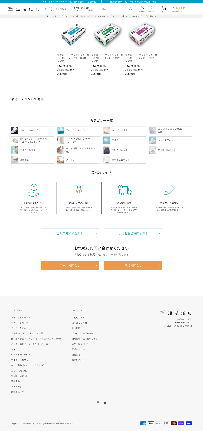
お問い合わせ (78, 359)
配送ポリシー (78, 349)
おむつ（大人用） (19, 370)
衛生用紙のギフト (19, 391)
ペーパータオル (79, 16)
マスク (14, 349)
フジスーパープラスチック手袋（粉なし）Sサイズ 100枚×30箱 (141, 58)
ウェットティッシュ (20, 354)
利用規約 (76, 327)
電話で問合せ (133, 265)
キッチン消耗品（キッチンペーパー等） (30, 344)
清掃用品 (15, 381)
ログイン (180, 7)
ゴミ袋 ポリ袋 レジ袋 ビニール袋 (27, 333)
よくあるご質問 (79, 322)
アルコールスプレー (20, 359)
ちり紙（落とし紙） (20, 375)
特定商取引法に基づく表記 (85, 338)
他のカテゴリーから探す (143, 16)
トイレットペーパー (56, 16)
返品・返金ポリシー (81, 344)
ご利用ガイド (78, 317)
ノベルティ (16, 386)
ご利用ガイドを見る (69, 233)
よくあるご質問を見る (133, 233)
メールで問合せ (69, 265)
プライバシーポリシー (82, 333)
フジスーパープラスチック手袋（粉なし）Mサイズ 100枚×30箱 (73, 58)
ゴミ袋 (121, 16)
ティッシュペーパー (102, 16)
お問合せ (63, 9)
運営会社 (76, 354)
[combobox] (114, 8)
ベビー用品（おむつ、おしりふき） (28, 365)
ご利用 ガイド (50, 8)
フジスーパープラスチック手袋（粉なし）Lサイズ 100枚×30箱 (107, 58)
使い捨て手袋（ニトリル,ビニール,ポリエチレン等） (36, 338)
